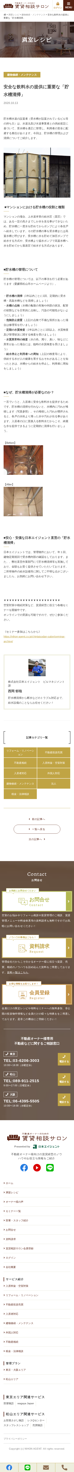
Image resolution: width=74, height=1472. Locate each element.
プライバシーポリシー (15, 1438)
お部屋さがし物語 (14, 1420)
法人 (53, 783)
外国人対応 (53, 773)
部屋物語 (9, 1403)
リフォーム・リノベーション (20, 752)
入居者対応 (20, 773)
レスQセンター (36, 1420)
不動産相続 (20, 762)
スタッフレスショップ (16, 1425)
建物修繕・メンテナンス (20, 783)
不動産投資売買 (54, 752)
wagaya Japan (25, 1403)
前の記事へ (38, 819)
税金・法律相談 (20, 794)
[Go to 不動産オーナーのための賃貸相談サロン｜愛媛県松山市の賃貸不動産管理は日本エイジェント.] (5, 14)
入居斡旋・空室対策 (53, 762)
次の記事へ (35, 839)
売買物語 (38, 1425)
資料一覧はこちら (17, 972)
